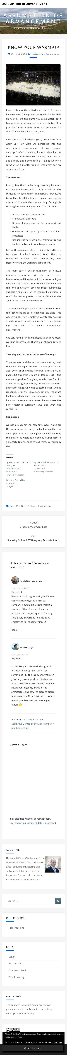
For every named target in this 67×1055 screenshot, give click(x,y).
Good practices (18, 506)
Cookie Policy (57, 1042)
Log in (12, 956)
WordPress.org (16, 977)
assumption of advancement (25, 4)
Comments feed (17, 970)
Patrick (35, 53)
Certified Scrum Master (17, 480)
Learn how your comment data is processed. (33, 822)
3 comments (52, 53)
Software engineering (39, 506)
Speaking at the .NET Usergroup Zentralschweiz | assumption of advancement (32, 723)
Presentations (16, 927)
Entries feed (15, 963)
